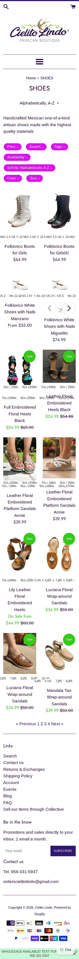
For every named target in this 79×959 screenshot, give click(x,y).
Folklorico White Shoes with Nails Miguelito (59, 326)
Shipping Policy (17, 776)
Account (11, 782)
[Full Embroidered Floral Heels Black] (19, 372)
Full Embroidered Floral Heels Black (20, 414)
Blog (7, 796)
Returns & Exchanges (24, 769)
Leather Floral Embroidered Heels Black (59, 403)
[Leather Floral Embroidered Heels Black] (59, 366)
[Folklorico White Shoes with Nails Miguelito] (59, 281)
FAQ (7, 802)
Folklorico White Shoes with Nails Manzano (20, 312)
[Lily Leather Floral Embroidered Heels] (19, 554)
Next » (57, 723)
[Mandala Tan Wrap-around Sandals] (59, 655)
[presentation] (69, 308)
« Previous (26, 723)
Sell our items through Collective (33, 809)
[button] (13, 147)
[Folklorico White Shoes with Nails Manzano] (19, 281)
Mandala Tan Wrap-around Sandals (59, 697)
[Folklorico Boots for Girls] (19, 211)
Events (9, 789)
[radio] (28, 237)
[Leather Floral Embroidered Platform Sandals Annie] (19, 459)
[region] (39, 953)
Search (10, 756)
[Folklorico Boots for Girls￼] (59, 211)
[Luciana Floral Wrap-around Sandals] (59, 554)
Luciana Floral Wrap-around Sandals (59, 596)
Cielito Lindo (43, 907)
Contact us (13, 762)
